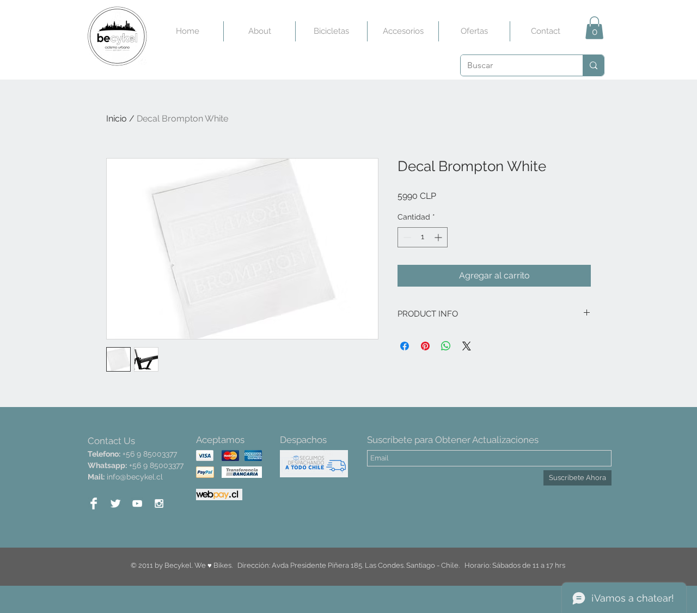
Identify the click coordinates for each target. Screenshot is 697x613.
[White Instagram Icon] (159, 503)
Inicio (116, 118)
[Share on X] (466, 346)
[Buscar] (593, 65)
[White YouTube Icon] (137, 503)
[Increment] (439, 237)
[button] (594, 27)
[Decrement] (406, 237)
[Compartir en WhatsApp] (446, 346)
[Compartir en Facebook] (404, 346)
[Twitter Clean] (115, 503)
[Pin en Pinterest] (425, 346)
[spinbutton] (422, 237)
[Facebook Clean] (94, 503)
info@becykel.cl (135, 476)
